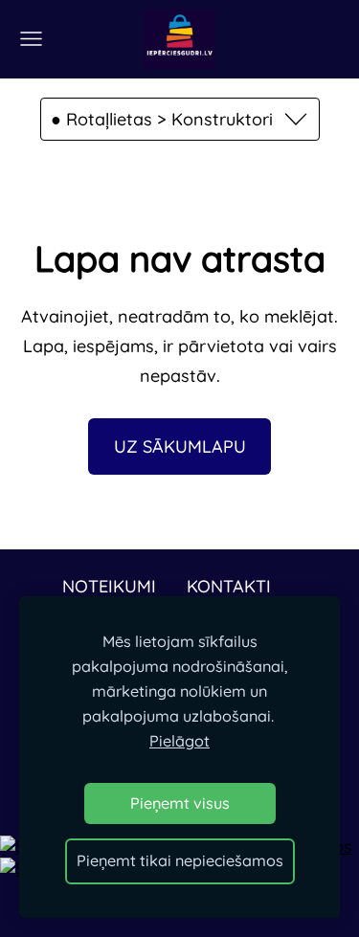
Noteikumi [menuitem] (109, 586)
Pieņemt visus (180, 803)
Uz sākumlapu (180, 446)
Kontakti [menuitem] (229, 586)
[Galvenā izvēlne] (31, 38)
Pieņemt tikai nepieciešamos (180, 860)
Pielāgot (179, 740)
